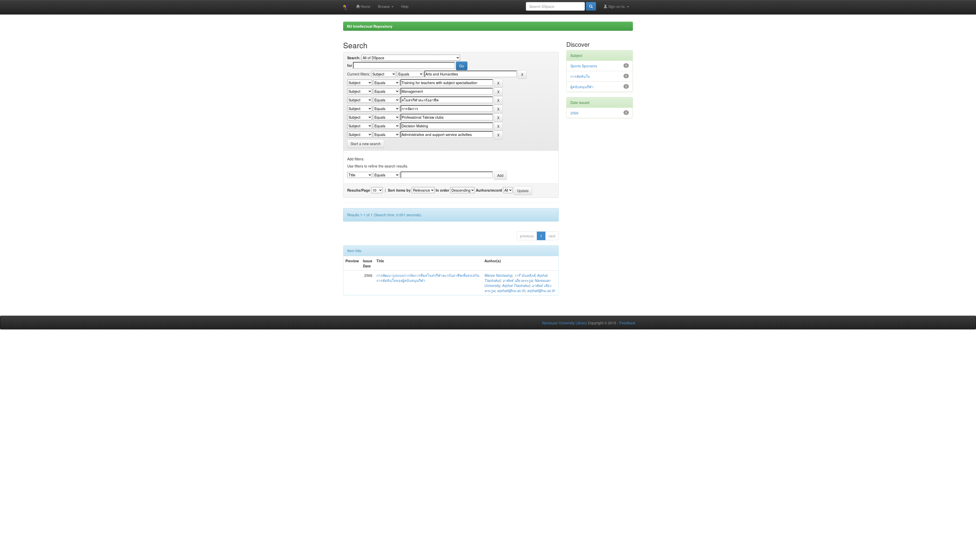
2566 (574, 112)
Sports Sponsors (583, 65)
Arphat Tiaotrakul (516, 285)
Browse (384, 6)
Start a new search (365, 143)
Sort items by (399, 190)
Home (365, 6)
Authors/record (489, 190)
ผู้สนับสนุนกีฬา (581, 86)
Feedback (627, 322)
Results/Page (358, 190)
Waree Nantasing (498, 275)
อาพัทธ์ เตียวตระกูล (517, 280)
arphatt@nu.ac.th (511, 290)
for (349, 65)
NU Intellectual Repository (369, 26)
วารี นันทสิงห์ (524, 275)
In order (442, 190)
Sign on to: (617, 6)
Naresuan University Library (564, 322)
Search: (353, 57)
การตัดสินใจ (580, 76)
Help (404, 6)
